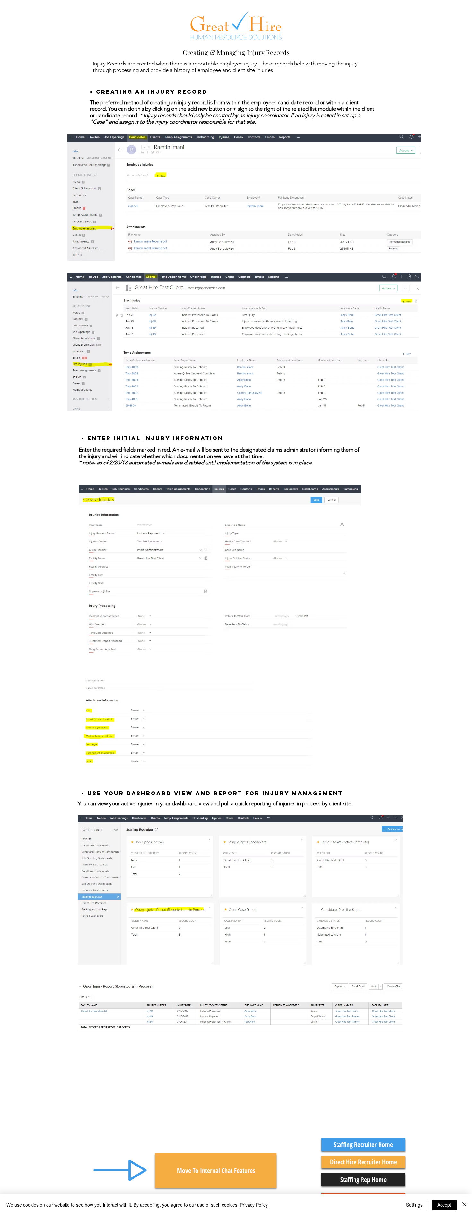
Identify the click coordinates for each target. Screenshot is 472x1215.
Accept (444, 1205)
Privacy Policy (254, 1205)
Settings (414, 1205)
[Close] (464, 1205)
